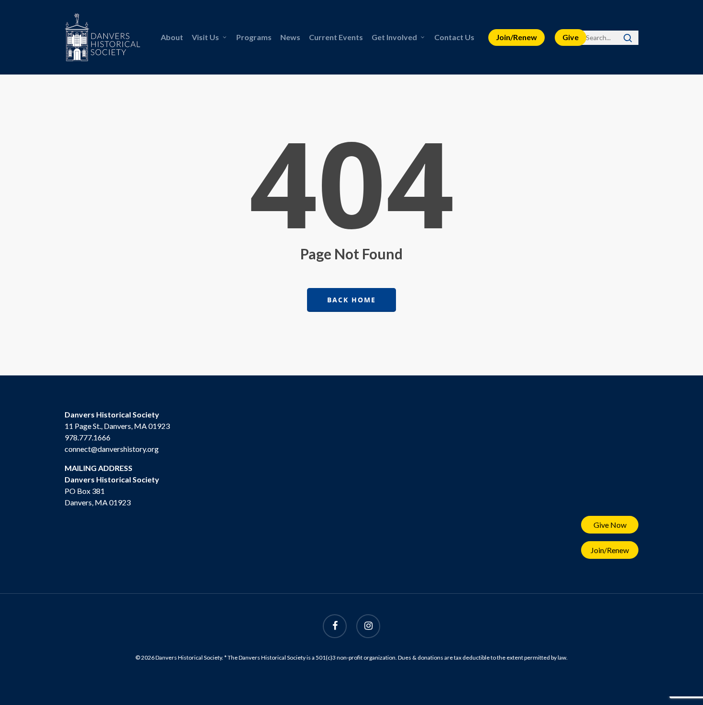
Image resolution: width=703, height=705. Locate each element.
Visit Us (205, 37)
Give (570, 37)
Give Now (609, 524)
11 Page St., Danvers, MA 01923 (117, 425)
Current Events (336, 37)
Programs (254, 37)
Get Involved (394, 37)
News (290, 37)
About (172, 37)
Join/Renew (516, 37)
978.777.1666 (87, 437)
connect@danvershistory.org (112, 448)
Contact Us (454, 37)
